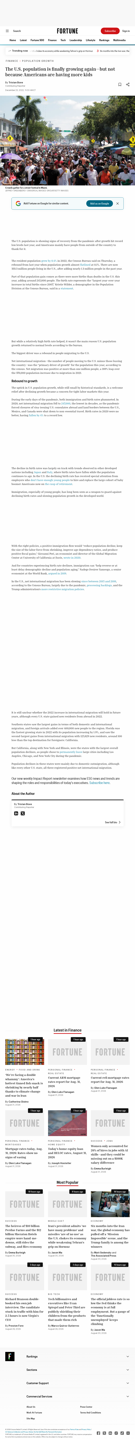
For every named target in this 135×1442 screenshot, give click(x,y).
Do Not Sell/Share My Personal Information (48, 1432)
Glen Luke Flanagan (62, 1092)
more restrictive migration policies (62, 589)
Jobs (110, 1141)
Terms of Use (74, 1429)
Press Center (86, 1406)
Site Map (31, 1418)
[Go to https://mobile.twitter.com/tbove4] (23, 813)
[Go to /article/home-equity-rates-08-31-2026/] (67, 1123)
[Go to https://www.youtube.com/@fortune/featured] (128, 1433)
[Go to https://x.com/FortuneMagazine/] (104, 1433)
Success (97, 1141)
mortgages (13, 1145)
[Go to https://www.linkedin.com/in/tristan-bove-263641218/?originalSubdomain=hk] (16, 813)
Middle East (56, 1221)
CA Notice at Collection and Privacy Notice (19, 1432)
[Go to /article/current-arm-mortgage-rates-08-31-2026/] (67, 1052)
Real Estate (56, 1073)
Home (13, 40)
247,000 (65, 403)
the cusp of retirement (58, 484)
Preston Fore (16, 1326)
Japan (37, 472)
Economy (97, 1221)
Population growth (38, 61)
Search (17, 30)
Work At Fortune (34, 1412)
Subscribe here (99, 783)
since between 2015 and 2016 (98, 581)
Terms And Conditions (90, 1412)
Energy (10, 1070)
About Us (31, 1406)
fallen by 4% (36, 415)
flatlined (85, 264)
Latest (23, 40)
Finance (52, 40)
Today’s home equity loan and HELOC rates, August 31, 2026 (67, 1153)
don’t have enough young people (50, 480)
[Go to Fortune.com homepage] (67, 31)
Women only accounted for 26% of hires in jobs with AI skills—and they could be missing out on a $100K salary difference (109, 1154)
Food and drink (29, 1070)
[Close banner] (118, 203)
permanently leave (71, 752)
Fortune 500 (37, 40)
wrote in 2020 (72, 557)
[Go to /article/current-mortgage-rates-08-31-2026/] (24, 1123)
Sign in (126, 30)
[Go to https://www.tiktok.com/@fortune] (122, 1433)
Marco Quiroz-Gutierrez (65, 1326)
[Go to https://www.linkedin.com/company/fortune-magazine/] (110, 1433)
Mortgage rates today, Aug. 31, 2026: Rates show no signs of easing (23, 1153)
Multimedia (119, 40)
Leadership (76, 40)
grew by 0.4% (49, 260)
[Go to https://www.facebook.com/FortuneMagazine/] (98, 1433)
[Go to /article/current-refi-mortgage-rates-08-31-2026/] (110, 1052)
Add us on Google (99, 203)
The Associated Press (103, 1256)
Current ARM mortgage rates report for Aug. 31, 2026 (64, 1082)
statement (67, 288)
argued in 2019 (57, 573)
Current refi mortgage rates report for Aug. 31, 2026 (110, 1079)
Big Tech (54, 1294)
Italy (50, 472)
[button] (13, 40)
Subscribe (110, 30)
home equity (56, 1145)
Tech (63, 40)
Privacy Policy (86, 1429)
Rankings (104, 40)
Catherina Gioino (18, 1102)
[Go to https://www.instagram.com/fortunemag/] (116, 1433)
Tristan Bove (16, 83)
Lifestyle (90, 40)
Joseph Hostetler (61, 1163)
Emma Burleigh (102, 1169)
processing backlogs (99, 585)
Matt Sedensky (102, 1253)
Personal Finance (60, 1070)
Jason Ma (56, 1253)
